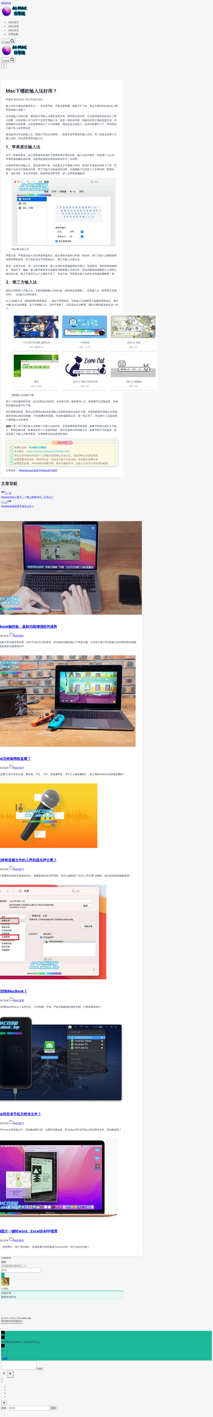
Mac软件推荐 (49, 470)
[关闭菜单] (2, 1380)
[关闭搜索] (4, 1403)
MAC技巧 (13, 22)
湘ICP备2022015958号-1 (12, 1321)
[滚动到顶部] (4, 1374)
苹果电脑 (13, 34)
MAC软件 (13, 30)
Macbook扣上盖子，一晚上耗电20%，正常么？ (27, 495)
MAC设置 (13, 26)
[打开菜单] (4, 65)
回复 (5, 1358)
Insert (40, 1369)
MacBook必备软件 (30, 470)
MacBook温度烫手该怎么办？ (17, 504)
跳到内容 (6, 3)
